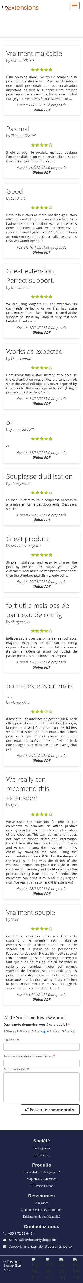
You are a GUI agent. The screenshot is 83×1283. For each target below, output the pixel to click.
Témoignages (41, 1148)
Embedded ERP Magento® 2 (41, 1172)
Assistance (41, 1203)
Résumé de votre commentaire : (29, 1056)
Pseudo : (11, 1040)
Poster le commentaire (52, 1109)
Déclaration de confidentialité (41, 1216)
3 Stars (37, 1031)
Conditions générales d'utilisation (41, 1209)
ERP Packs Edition (41, 1186)
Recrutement (41, 1155)
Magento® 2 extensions (41, 1179)
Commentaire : (16, 1069)
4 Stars (52, 1031)
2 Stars (22, 1031)
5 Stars (67, 1031)
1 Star (7, 1031)
